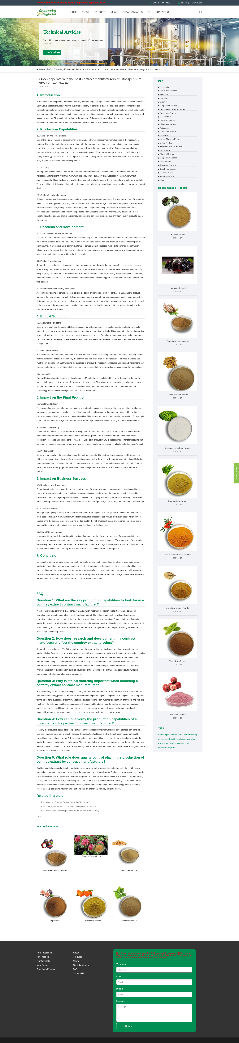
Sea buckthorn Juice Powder (171, 109)
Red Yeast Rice (165, 173)
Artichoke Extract (166, 120)
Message (120, 1001)
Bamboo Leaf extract (177, 501)
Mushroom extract (167, 124)
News (76, 961)
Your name (121, 964)
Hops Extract (164, 117)
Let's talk (52, 52)
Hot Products (43, 957)
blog (161, 180)
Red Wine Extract (166, 176)
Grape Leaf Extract (167, 158)
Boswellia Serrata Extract (170, 146)
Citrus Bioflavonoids (167, 91)
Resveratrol (164, 150)
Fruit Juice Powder (167, 113)
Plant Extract (164, 94)
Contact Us (78, 973)
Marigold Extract (166, 154)
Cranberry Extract (62, 69)
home (42, 69)
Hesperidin (163, 87)
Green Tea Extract (167, 132)
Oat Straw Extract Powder (177, 608)
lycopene (163, 98)
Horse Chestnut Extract (169, 139)
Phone (119, 989)
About (76, 953)
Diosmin (162, 102)
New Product (164, 161)
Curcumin (163, 135)
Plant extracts (43, 961)
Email (119, 976)
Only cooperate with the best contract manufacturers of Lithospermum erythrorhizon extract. (117, 69)
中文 (200, 12)
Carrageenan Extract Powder (177, 448)
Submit (128, 1026)
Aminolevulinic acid (167, 165)
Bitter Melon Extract (178, 661)
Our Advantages (81, 965)
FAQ (49, 69)
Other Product (165, 143)
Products (77, 957)
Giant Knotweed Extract (177, 395)
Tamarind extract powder (178, 341)
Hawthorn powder (178, 715)
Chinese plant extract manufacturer (174, 734)
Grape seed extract (167, 105)
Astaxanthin (164, 128)
